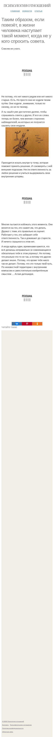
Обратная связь (7, 732)
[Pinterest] (27, 323)
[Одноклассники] (37, 323)
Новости (27, 10)
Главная (15, 10)
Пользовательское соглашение (21, 725)
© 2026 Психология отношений (13, 721)
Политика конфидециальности (12, 728)
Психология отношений (27, 5)
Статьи (38, 10)
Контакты (5, 725)
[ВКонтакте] (17, 323)
